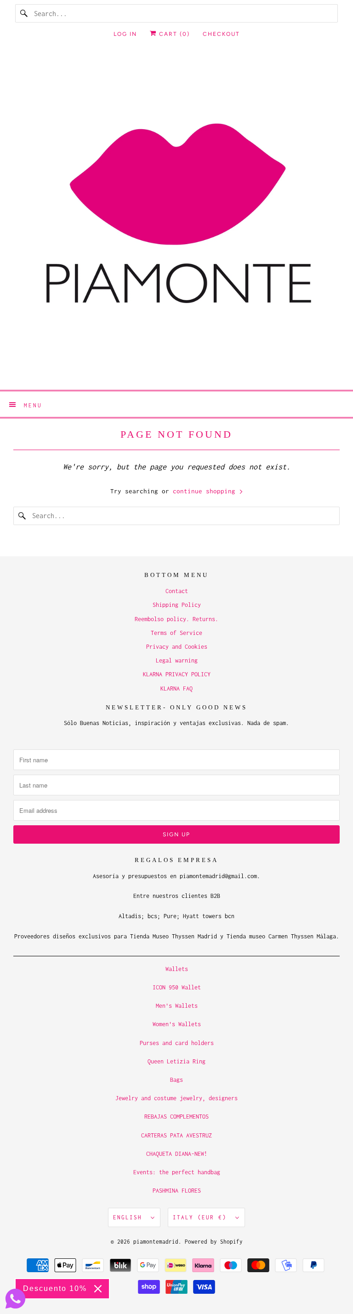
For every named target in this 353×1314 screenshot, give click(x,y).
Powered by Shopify (214, 1242)
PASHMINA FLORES (177, 1190)
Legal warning (177, 660)
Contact (176, 591)
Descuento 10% (55, 1288)
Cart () (173, 34)
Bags (176, 1079)
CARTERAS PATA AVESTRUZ (176, 1135)
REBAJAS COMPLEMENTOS (176, 1116)
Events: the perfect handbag (176, 1172)
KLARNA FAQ (176, 688)
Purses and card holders (177, 1043)
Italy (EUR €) (202, 1217)
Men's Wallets (177, 1005)
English (129, 1217)
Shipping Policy (177, 604)
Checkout (221, 34)
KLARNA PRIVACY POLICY (177, 674)
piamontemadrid (155, 1242)
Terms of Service (176, 632)
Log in (125, 34)
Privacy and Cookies (176, 646)
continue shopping (206, 491)
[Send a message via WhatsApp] (15, 1298)
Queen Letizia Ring (176, 1061)
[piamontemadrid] (176, 220)
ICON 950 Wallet (177, 987)
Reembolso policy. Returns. (176, 619)
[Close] (98, 1288)
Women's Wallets (177, 1024)
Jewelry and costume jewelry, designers (176, 1098)
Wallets (176, 969)
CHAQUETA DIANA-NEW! (176, 1153)
